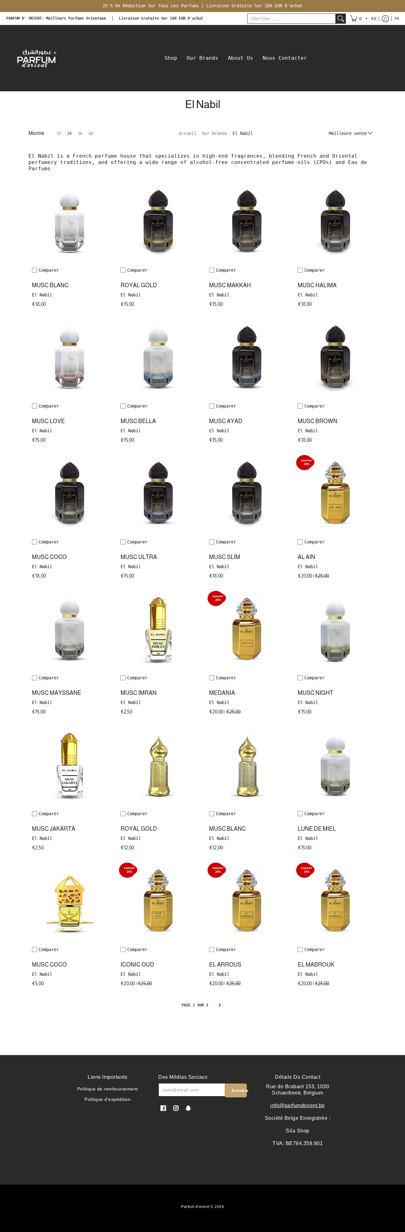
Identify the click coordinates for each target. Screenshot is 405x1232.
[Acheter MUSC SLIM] (246, 494)
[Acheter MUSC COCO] (69, 494)
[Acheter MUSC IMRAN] (158, 630)
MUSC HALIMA (317, 285)
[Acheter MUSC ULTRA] (158, 494)
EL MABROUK (316, 965)
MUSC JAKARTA (53, 829)
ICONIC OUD (137, 965)
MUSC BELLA (138, 421)
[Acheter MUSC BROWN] (335, 358)
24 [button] (69, 133)
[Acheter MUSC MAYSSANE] (69, 630)
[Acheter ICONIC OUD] (158, 901)
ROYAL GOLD (139, 285)
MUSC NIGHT (315, 693)
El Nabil (42, 294)
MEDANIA (222, 693)
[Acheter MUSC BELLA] (158, 358)
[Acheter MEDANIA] (246, 630)
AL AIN (306, 557)
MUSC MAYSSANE (56, 693)
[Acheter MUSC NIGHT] (335, 630)
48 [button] (91, 133)
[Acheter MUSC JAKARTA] (69, 766)
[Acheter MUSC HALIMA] (335, 222)
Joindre (239, 1090)
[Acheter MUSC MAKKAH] (246, 222)
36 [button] (80, 133)
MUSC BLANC (50, 285)
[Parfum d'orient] (36, 58)
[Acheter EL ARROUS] (246, 901)
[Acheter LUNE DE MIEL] (335, 766)
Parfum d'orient (195, 1207)
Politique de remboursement (107, 1088)
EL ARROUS (225, 965)
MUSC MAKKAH (230, 285)
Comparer (49, 270)
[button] (363, 18)
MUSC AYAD (225, 421)
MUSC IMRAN (139, 693)
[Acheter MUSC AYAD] (246, 358)
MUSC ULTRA (139, 557)
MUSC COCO (49, 557)
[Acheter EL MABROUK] (335, 901)
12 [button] (59, 133)
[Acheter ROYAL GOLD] (158, 222)
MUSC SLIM (224, 557)
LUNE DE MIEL (317, 829)
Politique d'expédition (107, 1099)
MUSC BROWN (317, 421)
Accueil (187, 133)
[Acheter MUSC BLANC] (69, 222)
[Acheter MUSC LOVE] (69, 358)
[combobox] (291, 19)
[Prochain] (219, 1005)
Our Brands (214, 133)
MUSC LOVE (48, 421)
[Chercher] (341, 19)
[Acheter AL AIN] (335, 494)
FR (397, 18)
